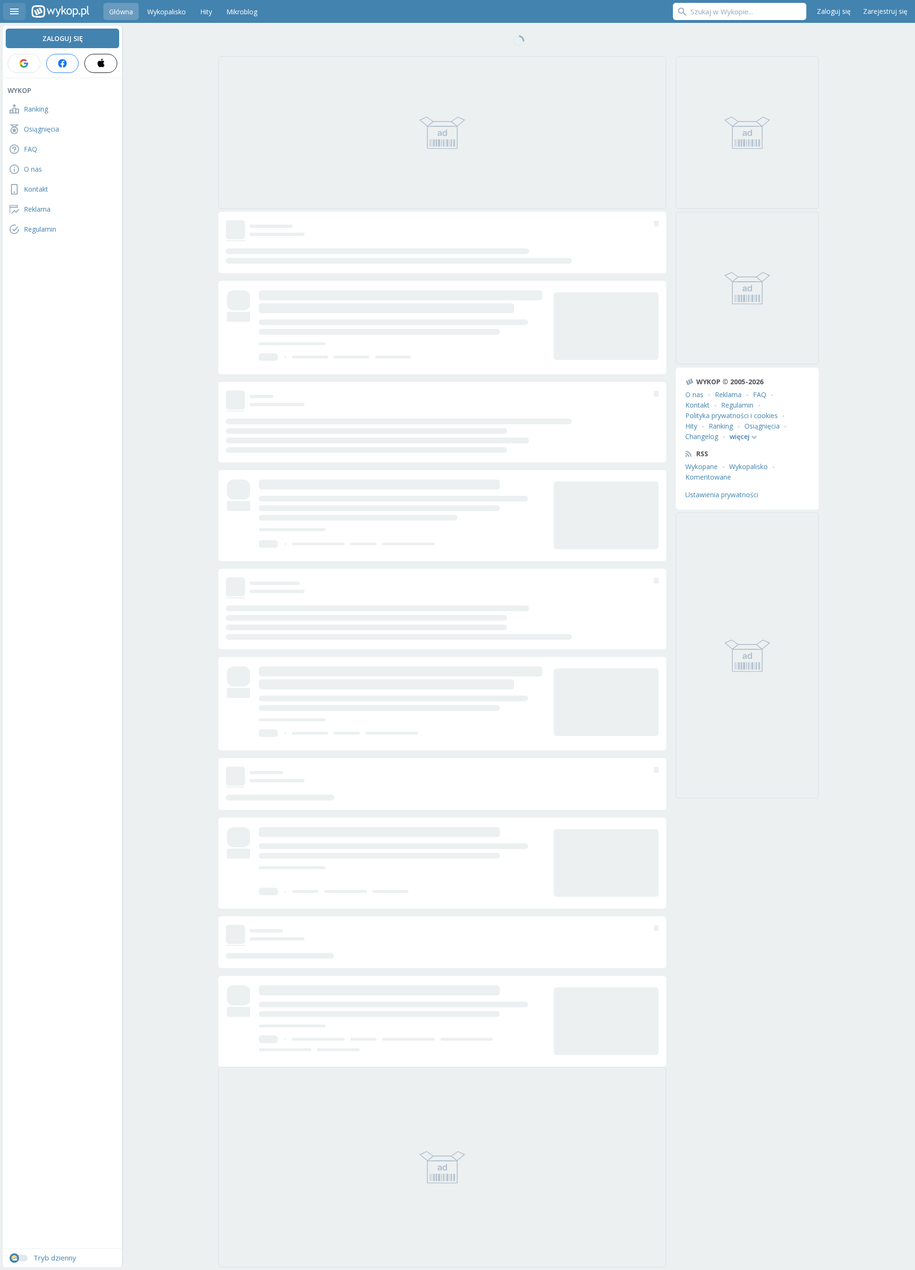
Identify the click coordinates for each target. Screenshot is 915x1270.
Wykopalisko (748, 466)
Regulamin (737, 405)
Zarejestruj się (885, 11)
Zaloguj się (834, 11)
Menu (14, 11)
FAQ (759, 394)
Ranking (721, 425)
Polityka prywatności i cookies (731, 415)
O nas (694, 394)
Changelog (701, 436)
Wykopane (701, 466)
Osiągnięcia (762, 425)
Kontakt (697, 405)
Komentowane (708, 476)
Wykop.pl (60, 11)
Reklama (728, 394)
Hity (691, 425)
